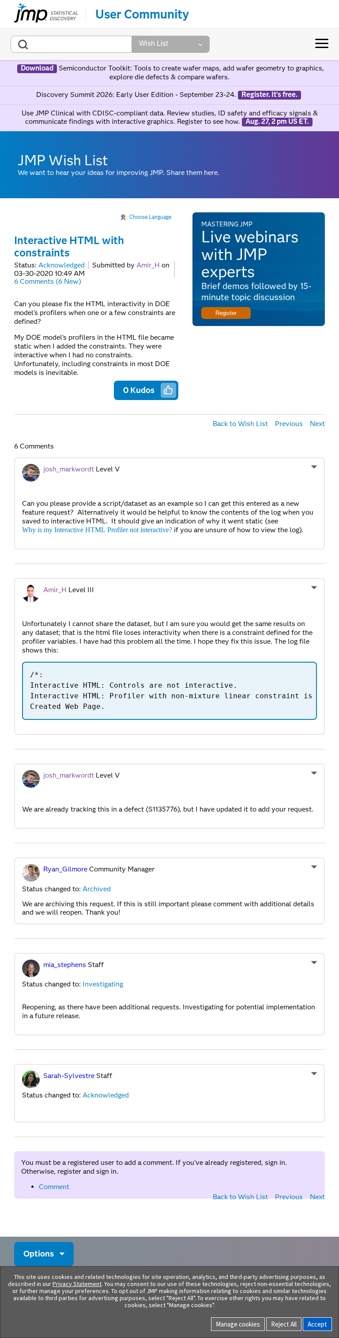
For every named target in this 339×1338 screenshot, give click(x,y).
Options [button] (38, 1254)
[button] (168, 389)
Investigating (103, 984)
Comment (54, 1186)
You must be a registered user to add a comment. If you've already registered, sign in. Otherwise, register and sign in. (154, 1166)
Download (37, 68)
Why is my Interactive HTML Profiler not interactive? (97, 529)
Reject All (284, 1324)
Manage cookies (238, 1324)
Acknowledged (61, 265)
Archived (97, 889)
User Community (142, 14)
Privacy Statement (77, 1284)
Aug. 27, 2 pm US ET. (277, 122)
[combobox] (71, 44)
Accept (317, 1324)
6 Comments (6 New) (47, 281)
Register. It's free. (269, 95)
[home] (46, 14)
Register (226, 313)
